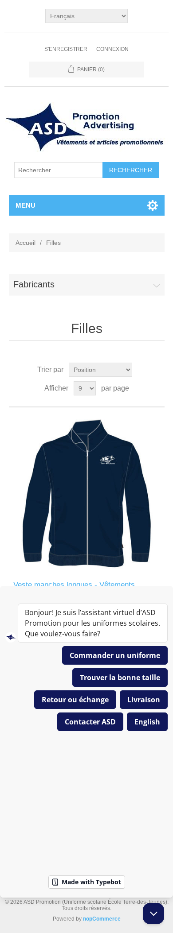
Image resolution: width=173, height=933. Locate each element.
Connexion (112, 49)
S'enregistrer (65, 49)
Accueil (25, 242)
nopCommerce (102, 919)
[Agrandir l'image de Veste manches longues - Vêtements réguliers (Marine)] (87, 494)
